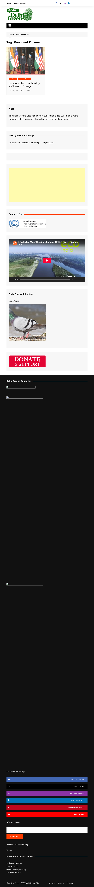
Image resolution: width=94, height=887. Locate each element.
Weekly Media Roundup (21, 135)
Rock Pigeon (14, 300)
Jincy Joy (14, 90)
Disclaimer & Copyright (15, 771)
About (8, 3)
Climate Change (24, 79)
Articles (12, 79)
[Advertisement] (47, 185)
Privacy (61, 883)
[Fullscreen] (82, 279)
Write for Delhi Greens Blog (17, 844)
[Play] (12, 279)
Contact (23, 3)
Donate (15, 3)
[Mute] (78, 279)
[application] (47, 260)
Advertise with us (13, 822)
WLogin (52, 883)
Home (11, 34)
